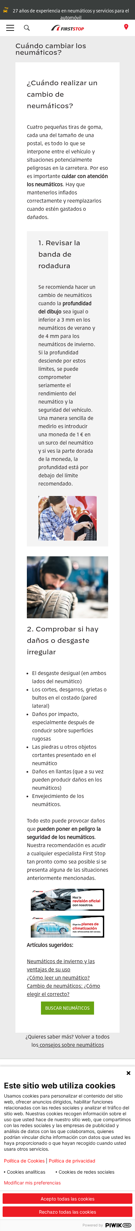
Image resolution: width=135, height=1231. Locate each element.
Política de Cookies (24, 1160)
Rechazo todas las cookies (67, 1212)
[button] (27, 28)
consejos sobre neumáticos (72, 1045)
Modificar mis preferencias (32, 1182)
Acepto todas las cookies (67, 1198)
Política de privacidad (72, 1160)
